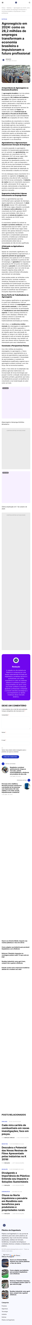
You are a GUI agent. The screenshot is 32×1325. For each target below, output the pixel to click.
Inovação (5, 1169)
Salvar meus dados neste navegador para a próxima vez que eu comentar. (14, 750)
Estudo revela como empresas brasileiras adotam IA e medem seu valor (15, 968)
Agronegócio (6, 1191)
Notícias (9, 7)
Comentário (5, 715)
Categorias (5, 1302)
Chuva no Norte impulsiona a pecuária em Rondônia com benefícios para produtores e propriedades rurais (14, 1202)
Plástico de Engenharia (8, 1320)
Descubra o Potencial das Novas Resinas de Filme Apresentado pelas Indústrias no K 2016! (14, 1153)
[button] (2, 2)
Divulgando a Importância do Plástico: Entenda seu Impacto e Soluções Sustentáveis (16, 1177)
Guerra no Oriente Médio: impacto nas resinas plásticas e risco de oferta (14, 941)
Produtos (4, 1306)
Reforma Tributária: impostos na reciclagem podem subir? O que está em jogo (15, 955)
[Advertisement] (16, 450)
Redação (8, 59)
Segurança (5, 1308)
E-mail (4, 740)
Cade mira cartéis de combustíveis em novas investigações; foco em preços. (15, 1129)
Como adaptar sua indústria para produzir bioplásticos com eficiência (16, 948)
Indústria (5, 1144)
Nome (4, 732)
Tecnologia (5, 1311)
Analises (4, 1121)
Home (3, 7)
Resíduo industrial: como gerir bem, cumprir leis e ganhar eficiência (14, 962)
